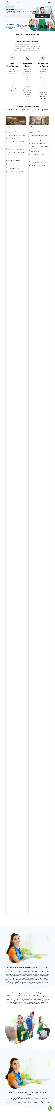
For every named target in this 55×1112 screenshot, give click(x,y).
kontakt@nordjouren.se (17, 2)
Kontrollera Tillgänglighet (42, 16)
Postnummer (8, 15)
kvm (21, 15)
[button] (27, 921)
